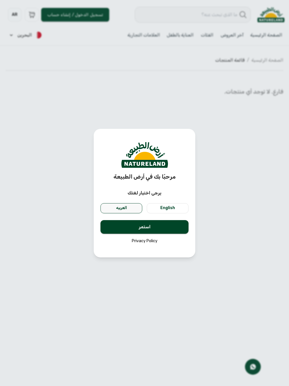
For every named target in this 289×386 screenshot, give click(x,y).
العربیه (121, 207)
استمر (144, 226)
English (167, 207)
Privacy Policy (144, 240)
